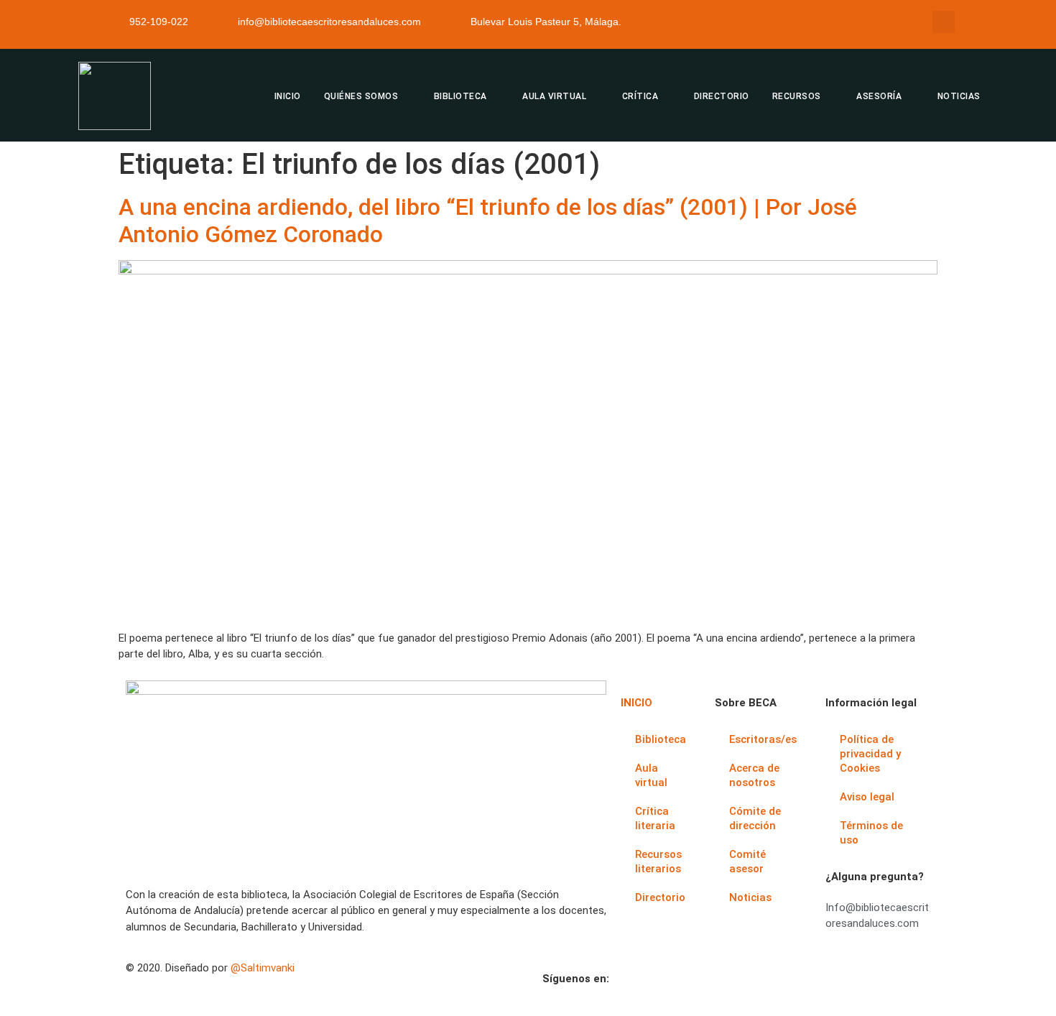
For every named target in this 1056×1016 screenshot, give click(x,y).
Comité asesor (747, 861)
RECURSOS (796, 96)
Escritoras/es (763, 739)
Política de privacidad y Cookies (870, 754)
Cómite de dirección (755, 818)
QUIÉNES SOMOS (361, 96)
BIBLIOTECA (460, 96)
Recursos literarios (658, 861)
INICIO (287, 96)
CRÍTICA (640, 96)
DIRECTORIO (721, 96)
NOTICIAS (959, 96)
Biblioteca (660, 739)
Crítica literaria (655, 818)
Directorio (660, 897)
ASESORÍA (879, 96)
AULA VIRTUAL (554, 96)
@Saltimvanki (263, 967)
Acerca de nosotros (754, 775)
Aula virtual (651, 775)
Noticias (750, 897)
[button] (943, 22)
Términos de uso (871, 832)
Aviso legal (867, 796)
